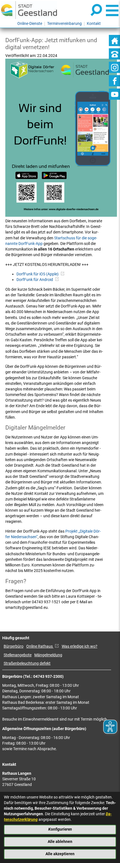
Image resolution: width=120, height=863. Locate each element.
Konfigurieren (60, 829)
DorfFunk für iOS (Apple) (37, 274)
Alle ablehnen (60, 841)
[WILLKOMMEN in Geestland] (29, 10)
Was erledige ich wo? (79, 646)
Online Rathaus (40, 646)
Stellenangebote (18, 655)
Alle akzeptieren (60, 854)
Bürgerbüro (13, 646)
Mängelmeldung (48, 655)
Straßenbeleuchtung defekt (27, 663)
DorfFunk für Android (35, 279)
